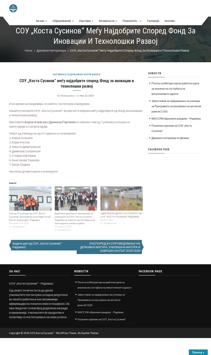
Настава (85, 21)
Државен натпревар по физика (170, 137)
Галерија (153, 21)
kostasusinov (68, 95)
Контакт (170, 21)
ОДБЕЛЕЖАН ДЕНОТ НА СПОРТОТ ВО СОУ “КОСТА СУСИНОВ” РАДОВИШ (121, 215)
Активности (106, 21)
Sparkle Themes (90, 332)
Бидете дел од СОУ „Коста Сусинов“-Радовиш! (37, 245)
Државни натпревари (85, 74)
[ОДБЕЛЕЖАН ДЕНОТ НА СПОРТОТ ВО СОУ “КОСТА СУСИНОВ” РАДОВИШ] (121, 198)
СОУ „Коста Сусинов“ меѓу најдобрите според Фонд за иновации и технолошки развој (76, 83)
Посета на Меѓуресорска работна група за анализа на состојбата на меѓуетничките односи (175, 88)
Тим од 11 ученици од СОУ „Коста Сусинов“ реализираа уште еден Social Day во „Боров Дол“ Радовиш (29, 216)
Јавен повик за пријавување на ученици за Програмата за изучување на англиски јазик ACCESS (176, 106)
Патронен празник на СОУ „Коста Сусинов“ (171, 128)
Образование (62, 21)
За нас (40, 21)
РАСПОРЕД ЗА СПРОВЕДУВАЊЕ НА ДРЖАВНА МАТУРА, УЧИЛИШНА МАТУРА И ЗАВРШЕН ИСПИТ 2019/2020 (110, 247)
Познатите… (130, 21)
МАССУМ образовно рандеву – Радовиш (176, 118)
